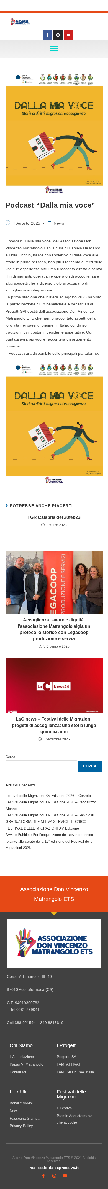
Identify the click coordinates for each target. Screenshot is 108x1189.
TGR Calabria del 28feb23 (54, 517)
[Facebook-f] (47, 35)
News (59, 223)
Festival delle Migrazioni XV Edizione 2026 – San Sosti (50, 815)
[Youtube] (68, 35)
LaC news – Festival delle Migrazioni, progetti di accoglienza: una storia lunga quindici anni (54, 725)
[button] (54, 49)
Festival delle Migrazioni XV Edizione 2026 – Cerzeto (48, 796)
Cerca (10, 757)
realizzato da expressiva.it (54, 1167)
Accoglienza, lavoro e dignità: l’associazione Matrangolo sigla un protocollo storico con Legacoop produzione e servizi (54, 629)
